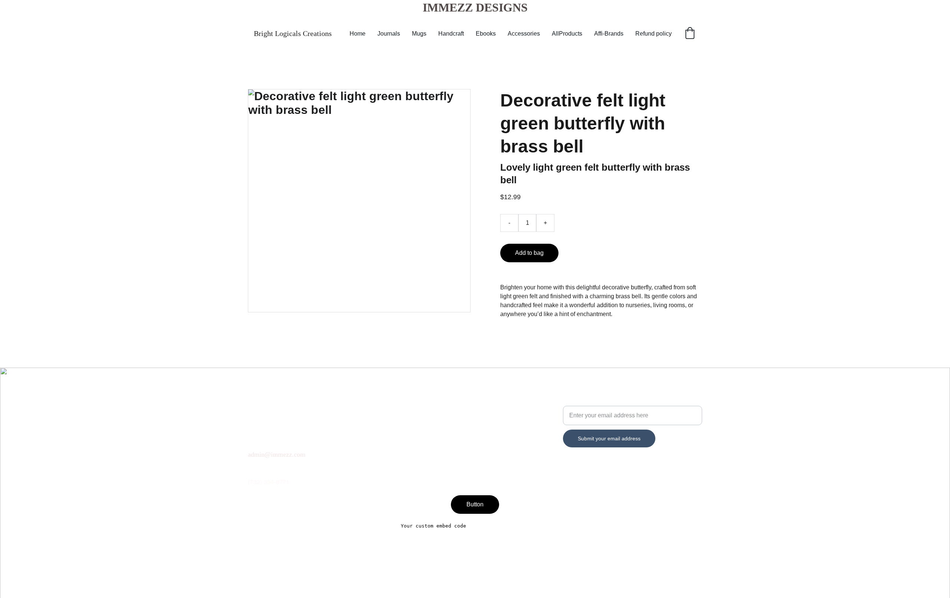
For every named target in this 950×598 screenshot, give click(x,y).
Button (475, 504)
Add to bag (529, 253)
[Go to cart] (690, 34)
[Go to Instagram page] (299, 467)
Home (358, 33)
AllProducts (567, 33)
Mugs (419, 33)
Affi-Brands (608, 33)
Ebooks (486, 33)
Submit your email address (609, 438)
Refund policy (653, 33)
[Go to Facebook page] (252, 467)
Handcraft (451, 33)
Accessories (524, 33)
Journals (388, 33)
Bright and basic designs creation (607, 401)
